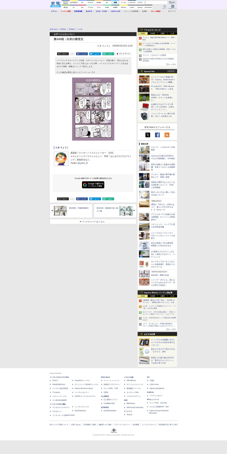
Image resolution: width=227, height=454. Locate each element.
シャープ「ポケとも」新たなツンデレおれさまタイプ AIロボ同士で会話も (163, 282)
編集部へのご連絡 (105, 425)
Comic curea (154, 384)
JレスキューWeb (133, 392)
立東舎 (106, 392)
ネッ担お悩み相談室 (59, 400)
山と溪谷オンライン (111, 399)
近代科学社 (105, 407)
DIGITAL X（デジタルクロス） (85, 396)
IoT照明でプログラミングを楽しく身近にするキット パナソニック (163, 254)
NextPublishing (80, 411)
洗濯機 (144, 11)
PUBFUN (150, 392)
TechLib (129, 415)
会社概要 (136, 425)
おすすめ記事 (149, 334)
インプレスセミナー (82, 392)
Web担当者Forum (58, 384)
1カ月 (172, 33)
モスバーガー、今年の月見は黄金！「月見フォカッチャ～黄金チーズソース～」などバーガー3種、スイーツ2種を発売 (159, 314)
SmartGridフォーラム (82, 380)
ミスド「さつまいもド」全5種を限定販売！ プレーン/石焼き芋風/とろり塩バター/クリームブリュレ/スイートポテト (159, 326)
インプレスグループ (149, 425)
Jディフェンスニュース (135, 384)
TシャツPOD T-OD (111, 388)
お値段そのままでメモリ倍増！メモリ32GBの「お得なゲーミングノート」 (162, 107)
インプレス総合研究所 (60, 388)
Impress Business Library (84, 388)
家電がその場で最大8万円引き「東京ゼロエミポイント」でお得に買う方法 (163, 360)
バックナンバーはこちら (93, 222)
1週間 (162, 33)
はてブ (97, 54)
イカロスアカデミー (134, 396)
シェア (84, 54)
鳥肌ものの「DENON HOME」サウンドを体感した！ (162, 97)
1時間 (143, 33)
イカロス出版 (128, 377)
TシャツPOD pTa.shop (158, 403)
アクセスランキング (152, 30)
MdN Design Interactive (135, 407)
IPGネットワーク (153, 399)
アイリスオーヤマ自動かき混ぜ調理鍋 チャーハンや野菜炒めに (163, 217)
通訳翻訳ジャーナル (134, 388)
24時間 (152, 33)
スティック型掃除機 (131, 11)
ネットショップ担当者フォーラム (86, 384)
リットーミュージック (111, 380)
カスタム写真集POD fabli (159, 407)
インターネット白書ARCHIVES (63, 415)
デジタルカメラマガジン (61, 407)
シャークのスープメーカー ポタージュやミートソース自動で (163, 235)
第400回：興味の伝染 (160, 275)
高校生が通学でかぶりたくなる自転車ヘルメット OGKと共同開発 (163, 184)
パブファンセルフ (156, 396)
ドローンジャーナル (59, 396)
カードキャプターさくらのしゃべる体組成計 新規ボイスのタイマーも (163, 264)
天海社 (152, 380)
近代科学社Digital (110, 411)
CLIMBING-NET (109, 403)
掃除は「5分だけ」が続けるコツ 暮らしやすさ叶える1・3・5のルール (162, 207)
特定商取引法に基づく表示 (168, 425)
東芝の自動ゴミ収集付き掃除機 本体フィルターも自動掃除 (163, 167)
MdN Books (131, 403)
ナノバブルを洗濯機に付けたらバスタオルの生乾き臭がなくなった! (163, 342)
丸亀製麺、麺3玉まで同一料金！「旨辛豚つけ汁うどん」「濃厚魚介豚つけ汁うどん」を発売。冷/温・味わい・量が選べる (159, 302)
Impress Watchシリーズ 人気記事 (158, 293)
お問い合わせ (76, 425)
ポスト (65, 54)
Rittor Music (105, 377)
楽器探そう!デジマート (112, 384)
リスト (72, 54)
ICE (148, 377)
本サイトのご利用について (59, 425)
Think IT (55, 380)
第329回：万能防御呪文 (79, 208)
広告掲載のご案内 (89, 425)
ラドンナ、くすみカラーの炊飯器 (154, 55)
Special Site (149, 71)
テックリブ (128, 411)
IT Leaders (56, 392)
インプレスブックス (82, 407)
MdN (125, 400)
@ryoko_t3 (83, 163)
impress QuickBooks (157, 388)
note (110, 54)
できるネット (57, 411)
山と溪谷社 (105, 396)
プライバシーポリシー (122, 425)
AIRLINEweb (131, 380)
